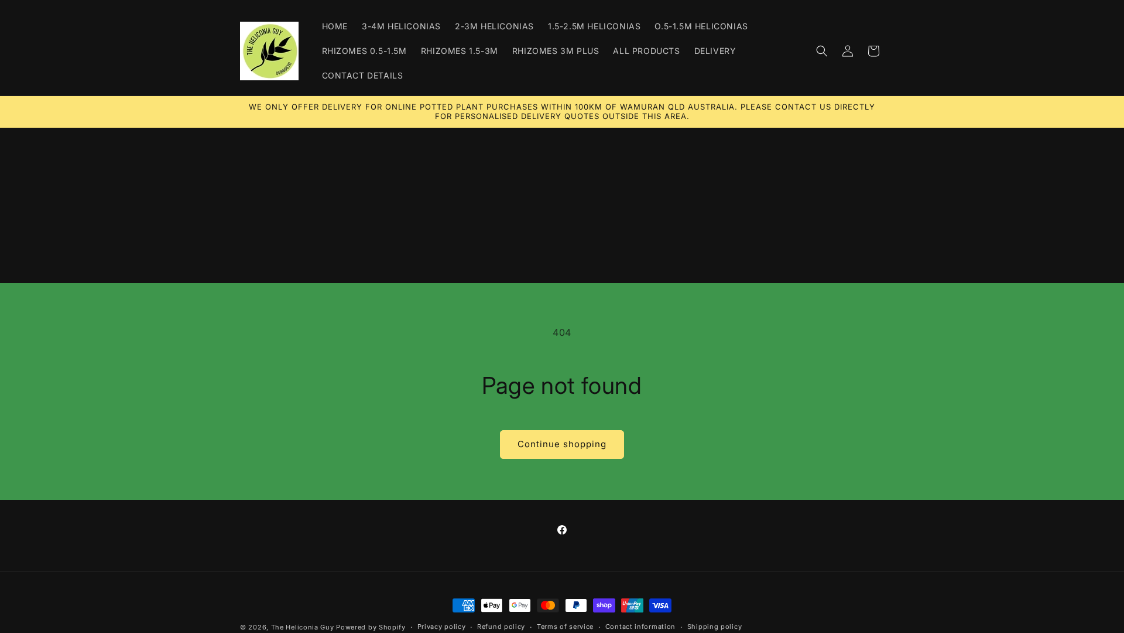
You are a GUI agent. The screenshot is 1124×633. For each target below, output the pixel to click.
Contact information (640, 626)
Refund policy (501, 626)
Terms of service (565, 626)
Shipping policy (714, 626)
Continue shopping (562, 444)
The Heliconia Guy (302, 627)
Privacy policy (441, 626)
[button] (822, 51)
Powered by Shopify (371, 627)
